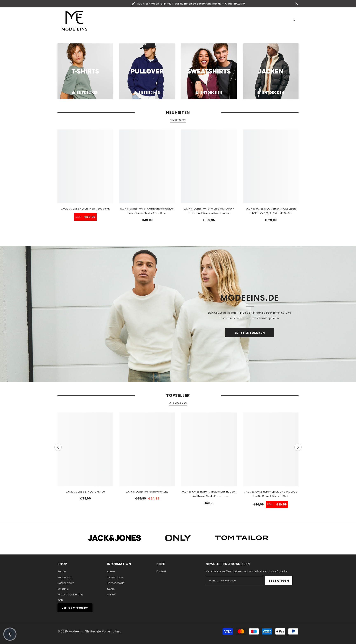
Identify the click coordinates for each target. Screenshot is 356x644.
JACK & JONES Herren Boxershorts (147, 491)
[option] (85, 458)
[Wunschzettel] (282, 22)
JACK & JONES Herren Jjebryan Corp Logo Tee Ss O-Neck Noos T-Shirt (270, 494)
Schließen (297, 4)
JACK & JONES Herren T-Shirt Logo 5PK (85, 208)
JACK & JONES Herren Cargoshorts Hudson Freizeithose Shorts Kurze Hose (146, 211)
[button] (58, 447)
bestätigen (278, 581)
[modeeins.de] (85, 71)
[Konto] (272, 22)
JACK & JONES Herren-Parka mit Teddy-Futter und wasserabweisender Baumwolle (209, 211)
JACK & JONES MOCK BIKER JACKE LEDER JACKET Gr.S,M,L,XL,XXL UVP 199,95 (271, 211)
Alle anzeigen (178, 402)
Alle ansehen (178, 119)
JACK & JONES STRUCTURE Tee (85, 491)
